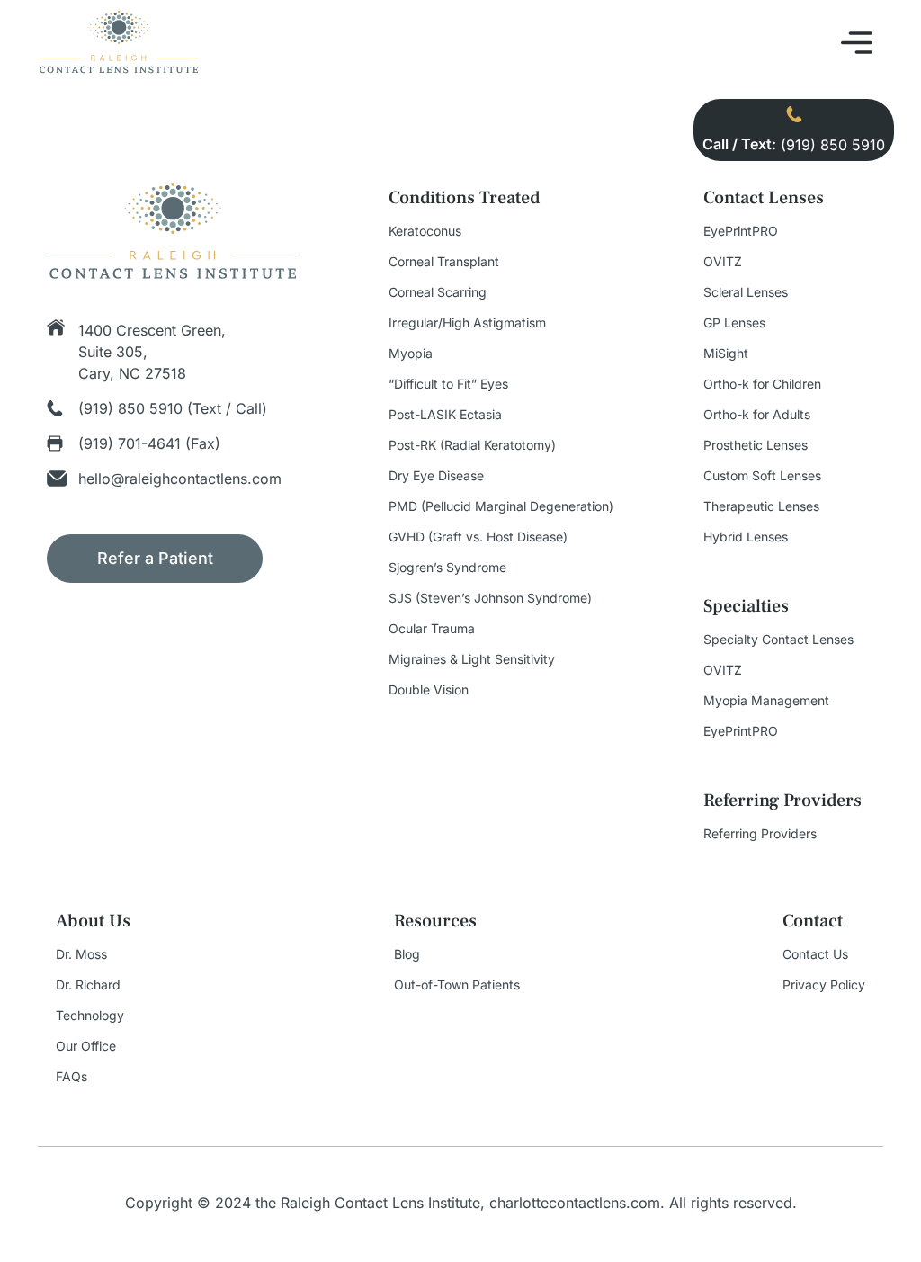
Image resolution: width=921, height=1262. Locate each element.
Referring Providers (760, 834)
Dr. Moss (81, 954)
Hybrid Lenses (745, 537)
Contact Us (815, 954)
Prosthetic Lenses (755, 445)
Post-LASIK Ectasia (445, 414)
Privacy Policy (823, 985)
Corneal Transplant (444, 261)
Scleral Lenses (745, 292)
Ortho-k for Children (762, 384)
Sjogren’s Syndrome (447, 567)
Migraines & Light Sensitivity (472, 659)
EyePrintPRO (740, 231)
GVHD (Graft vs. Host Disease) (478, 537)
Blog (407, 954)
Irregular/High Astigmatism (467, 323)
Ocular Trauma (432, 628)
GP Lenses (734, 323)
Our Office (86, 1046)
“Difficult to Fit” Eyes (448, 384)
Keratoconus (425, 231)
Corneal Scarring (438, 292)
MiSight (725, 353)
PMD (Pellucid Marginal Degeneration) (501, 506)
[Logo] (119, 70)
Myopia (411, 353)
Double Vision (429, 690)
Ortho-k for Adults (756, 414)
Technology (90, 1015)
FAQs (71, 1076)
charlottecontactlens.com (574, 1203)
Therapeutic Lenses (761, 506)
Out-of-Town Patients (457, 985)
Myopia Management (766, 700)
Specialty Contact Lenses (778, 639)
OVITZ (722, 261)
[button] (857, 45)
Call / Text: (739, 144)
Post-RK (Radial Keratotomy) (472, 445)
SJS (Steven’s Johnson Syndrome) (490, 598)
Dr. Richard (88, 985)
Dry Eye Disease (436, 476)
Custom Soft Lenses (762, 476)
